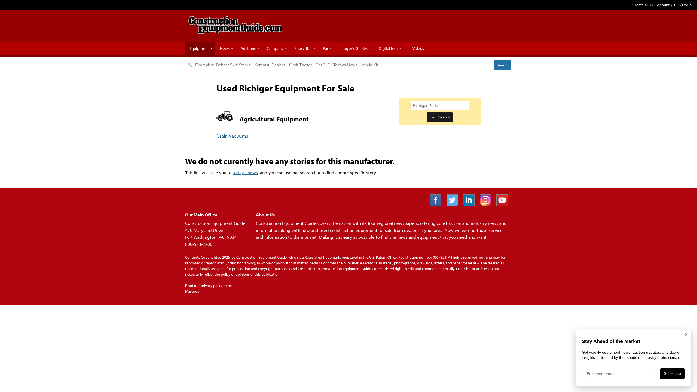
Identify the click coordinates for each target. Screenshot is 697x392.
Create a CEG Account (651, 4)
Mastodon (193, 291)
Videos (418, 48)
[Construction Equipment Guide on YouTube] (504, 204)
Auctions (248, 48)
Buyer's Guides (355, 48)
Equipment (199, 48)
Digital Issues (390, 48)
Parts (327, 48)
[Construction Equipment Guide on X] (454, 204)
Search (502, 65)
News (225, 48)
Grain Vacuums (232, 135)
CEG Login (683, 4)
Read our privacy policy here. (208, 285)
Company (275, 48)
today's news (245, 172)
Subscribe (303, 48)
